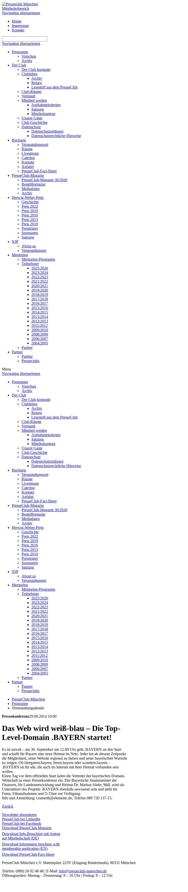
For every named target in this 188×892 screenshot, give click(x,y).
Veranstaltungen (34, 250)
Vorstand (28, 96)
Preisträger (30, 228)
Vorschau (29, 56)
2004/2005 (39, 343)
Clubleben (29, 74)
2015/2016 (39, 308)
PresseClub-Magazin (28, 175)
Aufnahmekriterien (45, 105)
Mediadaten (31, 189)
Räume (27, 149)
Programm (20, 52)
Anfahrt (28, 167)
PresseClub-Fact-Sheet (39, 171)
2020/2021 (39, 286)
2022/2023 (39, 277)
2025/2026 (39, 268)
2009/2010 (39, 330)
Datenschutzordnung (47, 131)
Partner (27, 347)
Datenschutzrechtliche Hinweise (56, 136)
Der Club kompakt (36, 69)
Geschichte (30, 202)
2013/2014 (39, 317)
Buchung (19, 140)
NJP (15, 242)
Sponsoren (30, 233)
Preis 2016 (30, 215)
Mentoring (20, 255)
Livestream (30, 153)
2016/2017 (39, 303)
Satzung (37, 109)
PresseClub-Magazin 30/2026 (44, 180)
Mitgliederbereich (15, 8)
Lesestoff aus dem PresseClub (54, 87)
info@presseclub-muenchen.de (83, 871)
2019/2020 (39, 290)
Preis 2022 (30, 206)
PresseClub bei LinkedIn (21, 819)
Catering (28, 158)
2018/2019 (39, 295)
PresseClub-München (28, 699)
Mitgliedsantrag (43, 114)
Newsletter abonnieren (19, 815)
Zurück (7, 806)
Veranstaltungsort (35, 144)
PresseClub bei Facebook (21, 823)
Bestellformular (33, 184)
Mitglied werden (34, 100)
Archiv (27, 61)
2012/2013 (39, 321)
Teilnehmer (30, 264)
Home (16, 21)
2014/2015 (39, 312)
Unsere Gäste (32, 118)
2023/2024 (39, 272)
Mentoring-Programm (38, 259)
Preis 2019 (30, 211)
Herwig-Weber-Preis (28, 197)
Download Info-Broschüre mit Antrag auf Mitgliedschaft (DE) (31, 836)
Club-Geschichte (34, 122)
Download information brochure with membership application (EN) (31, 846)
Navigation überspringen (21, 13)
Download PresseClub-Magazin (26, 828)
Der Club (19, 65)
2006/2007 (39, 339)
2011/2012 (39, 325)
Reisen (36, 83)
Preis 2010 (30, 224)
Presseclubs (30, 361)
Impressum (20, 26)
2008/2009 (39, 334)
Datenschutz (31, 127)
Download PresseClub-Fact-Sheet (28, 854)
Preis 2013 (30, 219)
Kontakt (18, 30)
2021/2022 (39, 281)
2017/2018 (39, 299)
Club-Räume (31, 91)
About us (29, 246)
